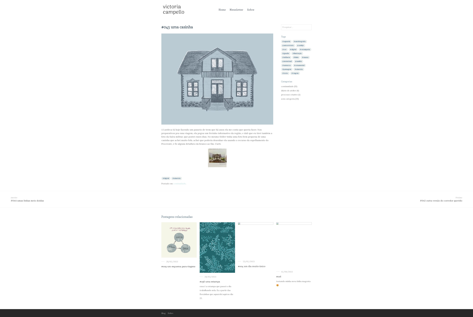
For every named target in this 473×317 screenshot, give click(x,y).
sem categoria (288, 99)
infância (287, 57)
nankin (299, 61)
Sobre (250, 9)
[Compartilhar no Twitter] (269, 179)
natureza (287, 65)
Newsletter (236, 9)
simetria (177, 178)
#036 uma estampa (210, 281)
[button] (309, 27)
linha (296, 57)
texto (286, 73)
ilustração (298, 53)
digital (166, 178)
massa (305, 57)
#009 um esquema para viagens (178, 266)
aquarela (287, 41)
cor (285, 49)
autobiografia (300, 41)
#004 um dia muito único (251, 266)
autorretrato (289, 45)
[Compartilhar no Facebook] (265, 179)
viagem (295, 73)
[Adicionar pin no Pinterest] (272, 179)
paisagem (287, 69)
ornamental (300, 65)
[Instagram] (311, 313)
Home (222, 9)
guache (286, 53)
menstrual (288, 61)
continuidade (179, 183)
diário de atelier (288, 90)
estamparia (305, 49)
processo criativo (289, 94)
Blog (163, 313)
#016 (278, 276)
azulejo (301, 45)
